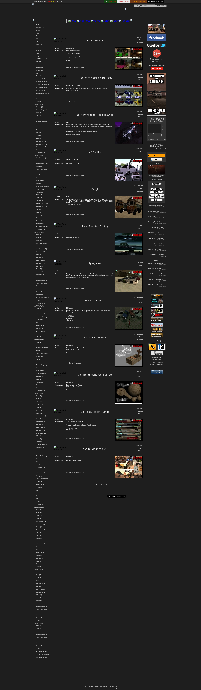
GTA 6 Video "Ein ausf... (155, 263)
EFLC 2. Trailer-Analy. (42, 198)
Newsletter (38, 44)
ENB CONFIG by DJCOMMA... (157, 254)
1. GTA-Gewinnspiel (41, 59)
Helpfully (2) (39, 112)
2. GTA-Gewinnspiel (41, 62)
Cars (140, 40)
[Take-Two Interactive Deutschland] (161, 350)
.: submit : (153, 179)
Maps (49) (38, 413)
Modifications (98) (41, 249)
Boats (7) (38, 398)
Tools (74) (38, 269)
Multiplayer (39, 294)
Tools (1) (38, 115)
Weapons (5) (39, 538)
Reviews (38, 132)
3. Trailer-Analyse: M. (42, 84)
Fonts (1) (38, 308)
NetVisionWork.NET (133, 688)
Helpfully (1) (39, 246)
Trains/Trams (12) (41, 444)
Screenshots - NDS (41, 141)
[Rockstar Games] (152, 350)
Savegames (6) (40, 260)
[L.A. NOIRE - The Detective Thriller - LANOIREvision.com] (157, 332)
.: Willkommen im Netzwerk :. (49, 1)
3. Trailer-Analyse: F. (42, 87)
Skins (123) (39, 266)
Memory (38, 50)
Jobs (37, 53)
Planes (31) (39, 424)
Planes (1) (38, 586)
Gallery (37, 39)
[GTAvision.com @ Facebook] (156, 40)
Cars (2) (38, 628)
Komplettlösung (40, 220)
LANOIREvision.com (104, 688)
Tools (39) (38, 439)
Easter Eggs (39, 215)
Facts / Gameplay (40, 76)
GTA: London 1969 (41, 651)
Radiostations (39, 180)
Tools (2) (38, 535)
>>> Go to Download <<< (75, 67)
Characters (39, 70)
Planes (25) (39, 527)
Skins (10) (38, 595)
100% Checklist (40, 101)
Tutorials (38, 41)
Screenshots (39, 96)
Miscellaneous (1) (41, 158)
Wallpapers (39, 209)
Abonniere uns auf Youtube (156, 65)
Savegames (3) (40, 427)
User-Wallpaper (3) (41, 110)
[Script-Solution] (157, 354)
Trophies (38, 135)
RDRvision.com (91, 688)
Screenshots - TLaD (41, 206)
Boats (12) (38, 512)
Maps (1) (38, 580)
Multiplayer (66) (40, 421)
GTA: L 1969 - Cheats (42, 654)
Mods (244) (39, 419)
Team (37, 33)
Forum (37, 36)
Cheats (37, 150)
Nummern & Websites (42, 186)
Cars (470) (38, 240)
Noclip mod (151, 216)
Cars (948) (38, 401)
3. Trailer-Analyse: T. (42, 90)
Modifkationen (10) (41, 583)
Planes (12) (39, 257)
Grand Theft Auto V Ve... (155, 211)
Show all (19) (157, 341)
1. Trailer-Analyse (41, 79)
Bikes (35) (38, 509)
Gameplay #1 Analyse (42, 93)
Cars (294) (38, 515)
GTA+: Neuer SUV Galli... (156, 285)
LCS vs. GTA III (40, 331)
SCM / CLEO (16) (40, 433)
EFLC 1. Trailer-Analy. (42, 195)
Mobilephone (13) (41, 243)
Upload (37, 30)
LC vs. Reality (39, 189)
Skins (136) (39, 436)
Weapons (38, 129)
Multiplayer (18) (40, 251)
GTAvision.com (65, 688)
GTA (111, 1)
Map (36, 73)
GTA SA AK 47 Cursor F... (156, 238)
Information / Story (41, 121)
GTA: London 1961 (41, 657)
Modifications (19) (41, 521)
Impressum (75, 688)
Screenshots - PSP (41, 144)
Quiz (37, 47)
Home (37, 24)
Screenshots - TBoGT (42, 203)
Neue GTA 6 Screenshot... (156, 279)
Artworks (38, 99)
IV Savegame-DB (40, 223)
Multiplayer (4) (40, 524)
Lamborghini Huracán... (155, 205)
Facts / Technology (41, 169)
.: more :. (156, 260)
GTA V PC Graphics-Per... (156, 233)
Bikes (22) (38, 234)
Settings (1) (39, 107)
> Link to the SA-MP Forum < (157, 149)
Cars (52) (38, 575)
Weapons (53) (39, 447)
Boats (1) (38, 237)
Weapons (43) (39, 274)
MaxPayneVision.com (155, 1)
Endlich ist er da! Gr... (155, 268)
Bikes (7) (38, 572)
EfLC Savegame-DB (41, 226)
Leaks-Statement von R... (156, 274)
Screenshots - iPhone (42, 147)
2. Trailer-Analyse (41, 81)
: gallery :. (160, 179)
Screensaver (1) (40, 430)
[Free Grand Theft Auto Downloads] (157, 373)
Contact (82, 688)
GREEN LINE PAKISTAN (155, 227)
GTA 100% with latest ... (155, 249)
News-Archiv (39, 27)
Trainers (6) (39, 272)
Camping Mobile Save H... (156, 222)
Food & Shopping (41, 365)
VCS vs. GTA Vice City (42, 297)
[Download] (129, 69)
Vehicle (37, 359)
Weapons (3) (39, 600)
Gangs (37, 362)
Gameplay (38, 166)
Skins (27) (38, 532)
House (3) (38, 410)
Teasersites (39, 192)
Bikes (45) (38, 396)
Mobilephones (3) (41, 416)
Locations (38, 175)
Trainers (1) (39, 441)
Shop (37, 56)
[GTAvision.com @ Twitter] (156, 46)
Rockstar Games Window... (156, 244)
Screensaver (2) (40, 263)
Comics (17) (39, 404)
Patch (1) (38, 626)
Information (39, 67)
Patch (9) (38, 254)
